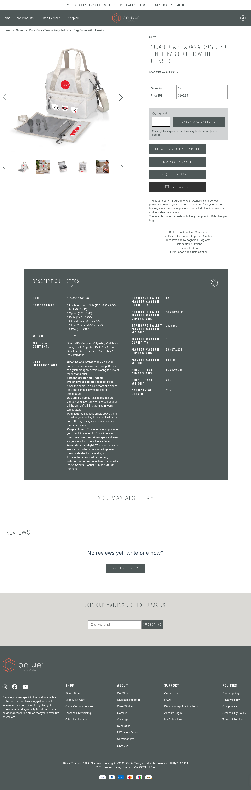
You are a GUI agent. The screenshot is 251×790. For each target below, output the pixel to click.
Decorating (123, 726)
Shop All (73, 18)
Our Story (123, 693)
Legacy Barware (75, 699)
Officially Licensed (76, 719)
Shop (69, 685)
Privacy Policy (231, 699)
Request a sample (178, 174)
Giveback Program (128, 699)
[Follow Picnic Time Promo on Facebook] (14, 687)
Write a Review (126, 570)
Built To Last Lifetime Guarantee (188, 232)
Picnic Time (72, 693)
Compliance (229, 706)
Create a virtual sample (177, 149)
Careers (122, 713)
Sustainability (125, 739)
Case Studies (125, 706)
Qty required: (160, 113)
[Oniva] (125, 18)
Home (6, 18)
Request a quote (177, 161)
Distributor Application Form (181, 706)
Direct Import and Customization (188, 252)
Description (47, 281)
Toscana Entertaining (78, 713)
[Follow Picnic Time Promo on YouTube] (25, 687)
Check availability (199, 121)
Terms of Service (232, 719)
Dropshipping (230, 693)
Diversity (122, 745)
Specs (72, 281)
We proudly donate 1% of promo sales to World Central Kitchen (125, 5)
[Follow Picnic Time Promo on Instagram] (5, 687)
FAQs (167, 699)
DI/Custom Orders (128, 732)
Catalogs (122, 719)
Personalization (188, 248)
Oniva (19, 30)
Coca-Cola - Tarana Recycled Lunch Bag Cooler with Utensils (66, 30)
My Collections (173, 719)
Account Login (173, 713)
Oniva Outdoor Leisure (79, 706)
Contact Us (171, 693)
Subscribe (152, 624)
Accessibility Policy (234, 713)
